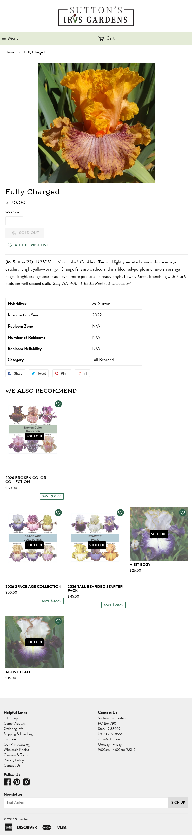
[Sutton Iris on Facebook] (7, 783)
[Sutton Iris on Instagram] (26, 783)
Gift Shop (11, 718)
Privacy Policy (14, 760)
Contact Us (12, 765)
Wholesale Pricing (17, 749)
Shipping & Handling (18, 734)
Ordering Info (14, 729)
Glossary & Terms (16, 755)
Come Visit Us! (15, 723)
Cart (110, 38)
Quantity (13, 211)
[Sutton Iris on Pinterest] (17, 783)
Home (10, 52)
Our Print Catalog (17, 744)
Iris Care (10, 739)
